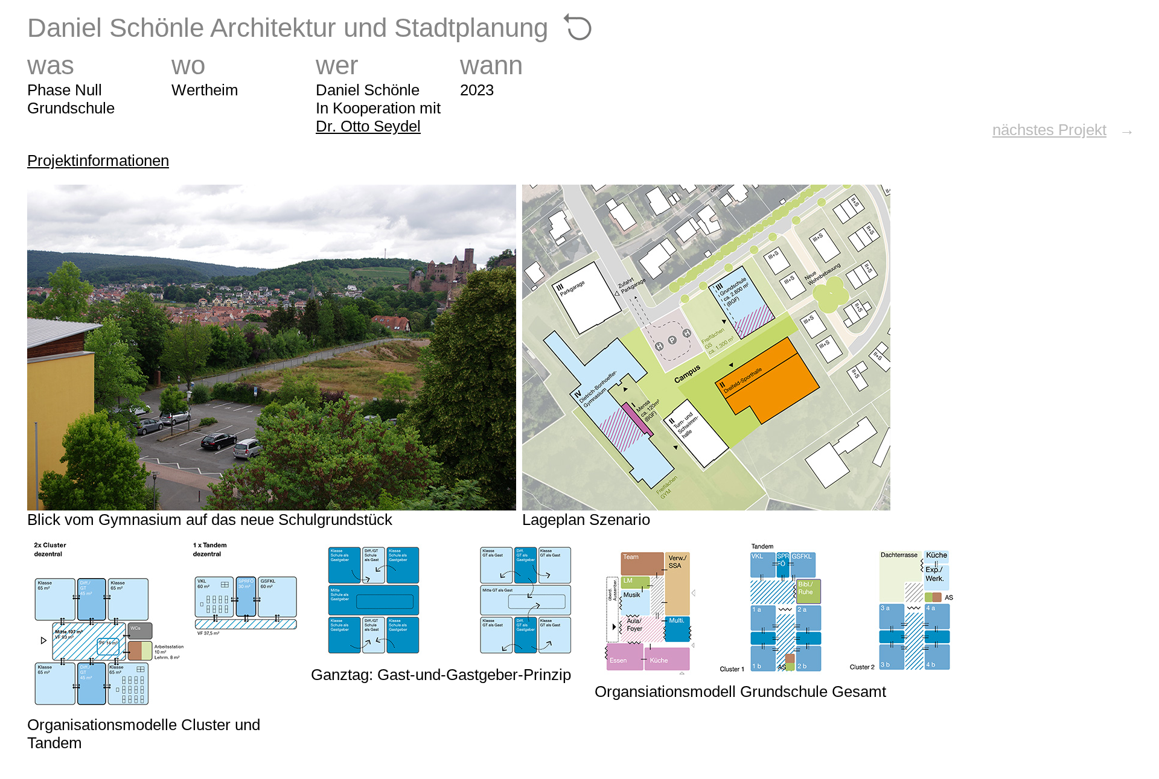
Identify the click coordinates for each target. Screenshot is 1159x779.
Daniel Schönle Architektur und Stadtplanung (287, 27)
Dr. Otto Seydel (368, 126)
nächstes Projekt (1049, 130)
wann (491, 65)
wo (188, 65)
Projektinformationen (98, 160)
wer (337, 65)
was (50, 65)
